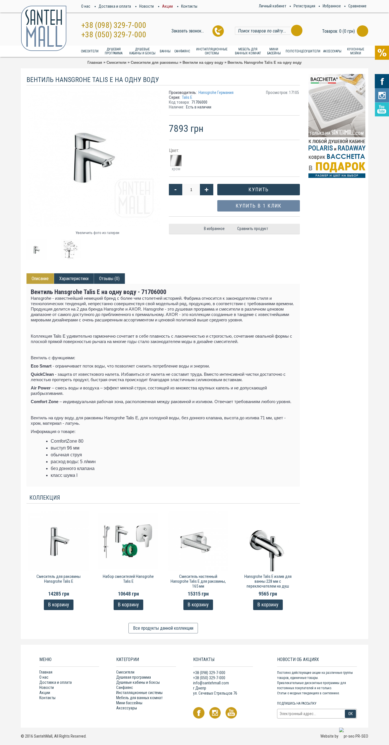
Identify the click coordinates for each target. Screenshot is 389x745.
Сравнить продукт (252, 228)
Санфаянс (124, 687)
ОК (350, 713)
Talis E (187, 97)
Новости (46, 687)
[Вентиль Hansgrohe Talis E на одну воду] (39, 247)
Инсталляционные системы (139, 692)
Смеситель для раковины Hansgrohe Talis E (58, 579)
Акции (44, 692)
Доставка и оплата (55, 682)
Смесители (125, 672)
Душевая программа (133, 677)
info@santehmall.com (211, 683)
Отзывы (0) (109, 278)
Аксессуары (126, 708)
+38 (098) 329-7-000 (113, 25)
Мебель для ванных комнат (139, 697)
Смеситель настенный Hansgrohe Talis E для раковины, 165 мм (198, 581)
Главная (45, 672)
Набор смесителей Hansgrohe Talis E (128, 579)
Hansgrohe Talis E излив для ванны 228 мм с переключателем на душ (268, 581)
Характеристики (74, 278)
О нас (43, 677)
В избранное (214, 228)
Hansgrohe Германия (216, 92)
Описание (40, 278)
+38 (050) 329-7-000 (113, 34)
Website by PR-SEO (344, 736)
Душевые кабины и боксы (138, 682)
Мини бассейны (129, 703)
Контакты (47, 697)
